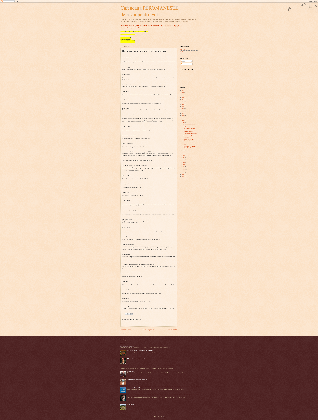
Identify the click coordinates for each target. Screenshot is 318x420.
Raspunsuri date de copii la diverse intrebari (188, 140)
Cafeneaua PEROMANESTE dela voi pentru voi (149, 11)
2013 (183, 108)
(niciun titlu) (122, 343)
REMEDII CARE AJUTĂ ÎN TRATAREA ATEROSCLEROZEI (189, 130)
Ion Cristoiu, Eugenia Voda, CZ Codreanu (136, 396)
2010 (183, 115)
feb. (184, 166)
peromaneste (183, 49)
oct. (184, 153)
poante (181, 53)
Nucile (184, 126)
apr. (184, 162)
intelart (181, 51)
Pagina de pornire (148, 330)
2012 (183, 111)
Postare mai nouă (125, 330)
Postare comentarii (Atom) (132, 333)
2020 (183, 92)
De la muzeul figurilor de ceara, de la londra (136, 358)
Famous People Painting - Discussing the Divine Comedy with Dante (141, 350)
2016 (183, 102)
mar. (184, 164)
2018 (183, 97)
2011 (183, 113)
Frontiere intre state (131, 404)
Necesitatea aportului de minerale (190, 133)
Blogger (164, 417)
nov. (184, 150)
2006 (183, 174)
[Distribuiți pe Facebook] (131, 314)
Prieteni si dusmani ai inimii (189, 124)
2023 (183, 90)
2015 (183, 104)
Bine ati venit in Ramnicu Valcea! (134, 388)
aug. (184, 155)
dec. (184, 122)
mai (184, 160)
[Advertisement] (185, 205)
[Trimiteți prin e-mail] (126, 314)
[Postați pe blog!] (128, 314)
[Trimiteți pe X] (129, 314)
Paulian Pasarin (130, 371)
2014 (183, 106)
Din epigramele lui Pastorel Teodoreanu (189, 136)
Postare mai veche (171, 330)
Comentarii (184, 64)
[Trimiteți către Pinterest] (132, 314)
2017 (183, 99)
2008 (183, 120)
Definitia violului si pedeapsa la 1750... (128, 367)
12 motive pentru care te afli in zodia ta (189, 143)
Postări (183, 61)
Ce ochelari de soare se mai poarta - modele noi (137, 379)
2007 (183, 172)
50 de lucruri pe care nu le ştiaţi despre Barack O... (189, 147)
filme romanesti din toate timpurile (127, 346)
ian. (184, 169)
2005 (183, 176)
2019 (183, 95)
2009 (183, 118)
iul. (184, 157)
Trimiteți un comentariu (129, 323)
